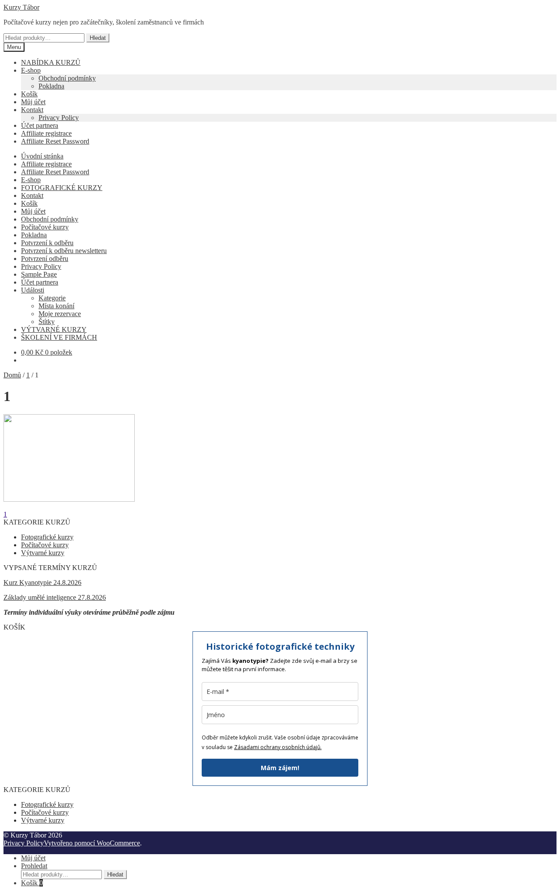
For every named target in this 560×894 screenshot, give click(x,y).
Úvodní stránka (42, 156)
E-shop (31, 70)
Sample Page (39, 274)
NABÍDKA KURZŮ (50, 62)
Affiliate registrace (46, 133)
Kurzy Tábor (21, 7)
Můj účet (33, 102)
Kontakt (32, 109)
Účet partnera (39, 125)
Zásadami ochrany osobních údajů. (278, 747)
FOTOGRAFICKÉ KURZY (61, 187)
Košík (29, 94)
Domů (12, 375)
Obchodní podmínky (67, 78)
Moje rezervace (59, 313)
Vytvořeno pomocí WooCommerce (92, 843)
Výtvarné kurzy (42, 552)
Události (32, 290)
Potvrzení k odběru (47, 242)
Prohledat (34, 865)
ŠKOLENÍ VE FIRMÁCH (59, 337)
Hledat (98, 38)
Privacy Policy (58, 117)
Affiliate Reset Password (55, 141)
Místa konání (56, 306)
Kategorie (52, 298)
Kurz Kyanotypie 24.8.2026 (42, 582)
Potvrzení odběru (44, 258)
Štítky (46, 321)
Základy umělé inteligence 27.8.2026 (55, 597)
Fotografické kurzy (47, 537)
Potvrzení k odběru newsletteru (64, 250)
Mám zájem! (280, 768)
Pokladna (51, 86)
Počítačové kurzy (45, 227)
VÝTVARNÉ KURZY (54, 329)
